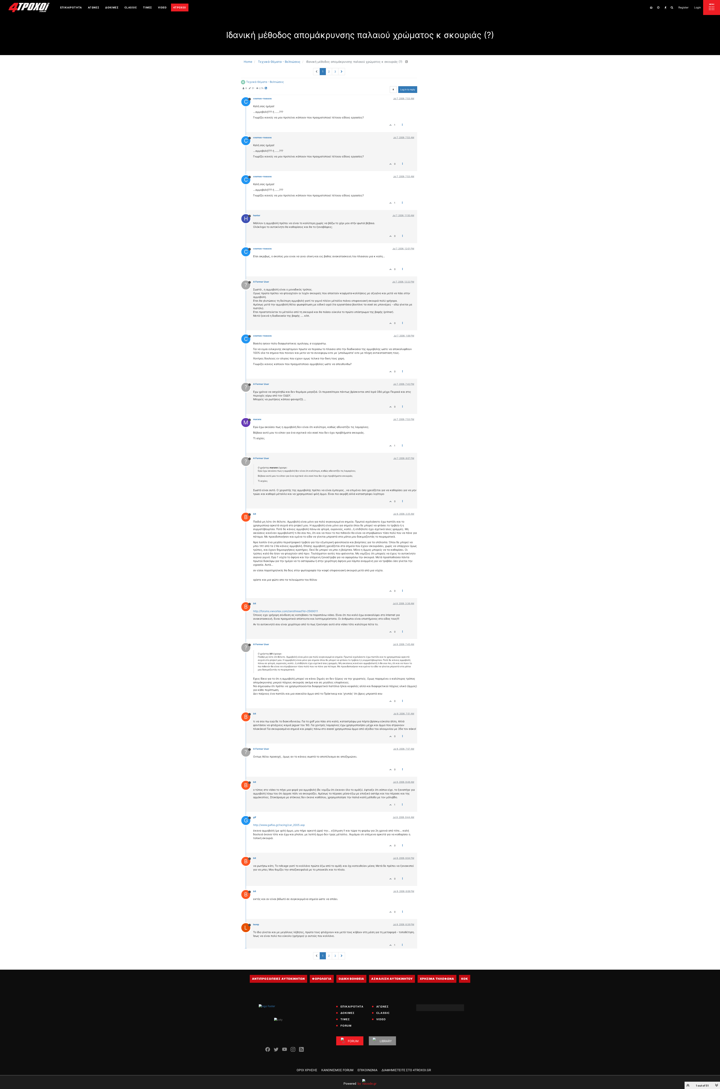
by (352, 1083)
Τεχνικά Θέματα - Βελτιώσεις (265, 81)
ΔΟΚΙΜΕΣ (347, 1012)
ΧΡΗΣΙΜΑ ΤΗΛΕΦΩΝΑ (437, 979)
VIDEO (381, 1019)
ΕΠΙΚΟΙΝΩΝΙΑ (367, 1070)
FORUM (346, 1025)
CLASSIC (383, 1012)
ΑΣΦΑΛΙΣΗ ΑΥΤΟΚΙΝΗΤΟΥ (392, 979)
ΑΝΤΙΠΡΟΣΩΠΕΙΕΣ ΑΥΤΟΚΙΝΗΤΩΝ (278, 979)
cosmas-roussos (262, 98)
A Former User (261, 281)
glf (254, 817)
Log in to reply (407, 89)
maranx (257, 419)
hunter (256, 215)
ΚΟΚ (464, 979)
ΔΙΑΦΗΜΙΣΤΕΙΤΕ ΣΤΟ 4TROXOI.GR (406, 1070)
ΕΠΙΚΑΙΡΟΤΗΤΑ (352, 1006)
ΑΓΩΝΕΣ (382, 1006)
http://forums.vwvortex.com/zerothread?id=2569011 (285, 611)
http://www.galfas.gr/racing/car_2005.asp (279, 824)
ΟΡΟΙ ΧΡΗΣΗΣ (307, 1070)
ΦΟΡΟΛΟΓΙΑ (322, 979)
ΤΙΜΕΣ (345, 1019)
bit (254, 513)
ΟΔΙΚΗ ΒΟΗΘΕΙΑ (351, 979)
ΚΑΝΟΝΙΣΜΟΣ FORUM (337, 1070)
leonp (256, 924)
